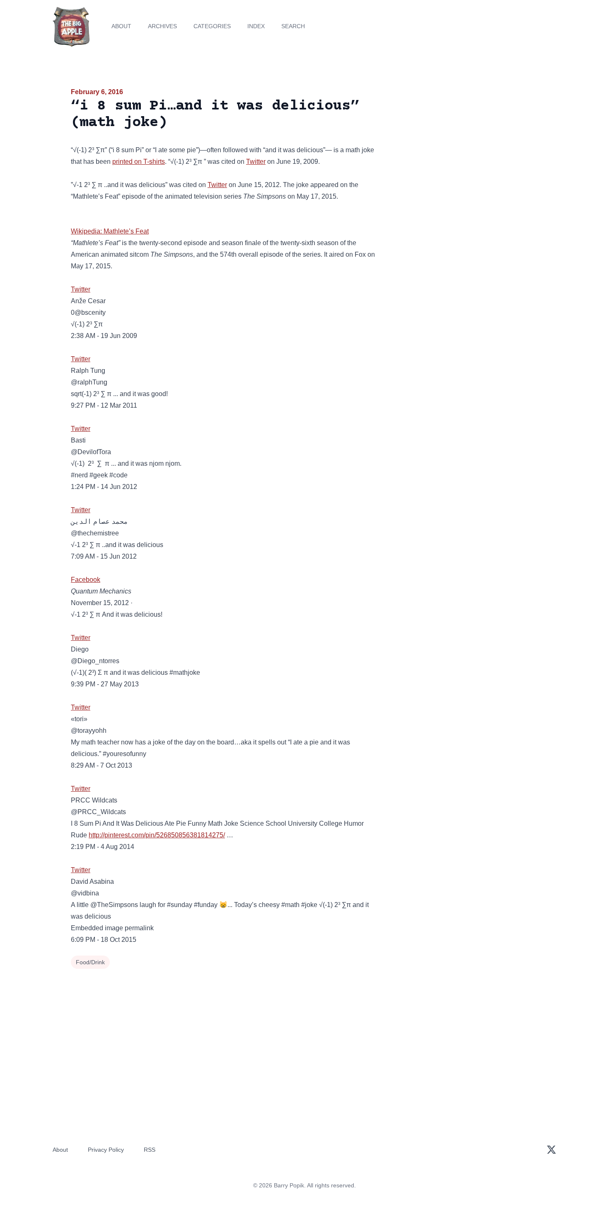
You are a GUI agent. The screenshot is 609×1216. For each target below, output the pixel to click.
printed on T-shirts (138, 161)
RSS (149, 1149)
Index (256, 26)
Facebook (85, 579)
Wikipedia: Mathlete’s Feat (110, 231)
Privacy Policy (106, 1149)
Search (293, 26)
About (121, 26)
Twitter (256, 161)
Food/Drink (90, 962)
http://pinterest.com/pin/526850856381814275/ (157, 835)
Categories (212, 26)
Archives (162, 26)
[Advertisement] (463, 151)
